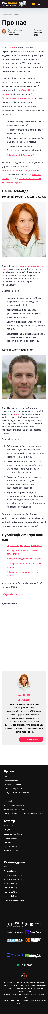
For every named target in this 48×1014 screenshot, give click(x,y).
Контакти (8, 797)
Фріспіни (7, 842)
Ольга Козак (13, 35)
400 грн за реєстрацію (13, 867)
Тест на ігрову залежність (14, 805)
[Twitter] (24, 695)
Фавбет (16, 170)
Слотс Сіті (33, 166)
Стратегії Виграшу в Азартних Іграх (24, 545)
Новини (7, 855)
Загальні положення (12, 784)
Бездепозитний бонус (13, 834)
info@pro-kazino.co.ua (12, 594)
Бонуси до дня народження (15, 900)
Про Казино (9, 47)
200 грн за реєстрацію (13, 879)
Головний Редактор (12, 780)
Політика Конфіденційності (15, 789)
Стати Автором (31, 739)
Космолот (7, 170)
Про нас (7, 776)
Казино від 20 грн (11, 888)
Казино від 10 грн (11, 892)
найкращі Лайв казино (21, 155)
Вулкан (33, 170)
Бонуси (7, 830)
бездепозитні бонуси (13, 98)
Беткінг (24, 170)
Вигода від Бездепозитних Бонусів (24, 558)
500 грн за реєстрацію (13, 875)
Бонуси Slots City (10, 871)
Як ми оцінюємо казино (14, 809)
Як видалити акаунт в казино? (16, 793)
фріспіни (28, 98)
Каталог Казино (10, 838)
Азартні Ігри (9, 826)
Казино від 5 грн (10, 896)
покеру (16, 414)
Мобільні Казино (11, 851)
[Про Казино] (14, 4)
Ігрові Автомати (10, 847)
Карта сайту (8, 801)
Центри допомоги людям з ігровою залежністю (23, 814)
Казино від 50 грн (11, 884)
